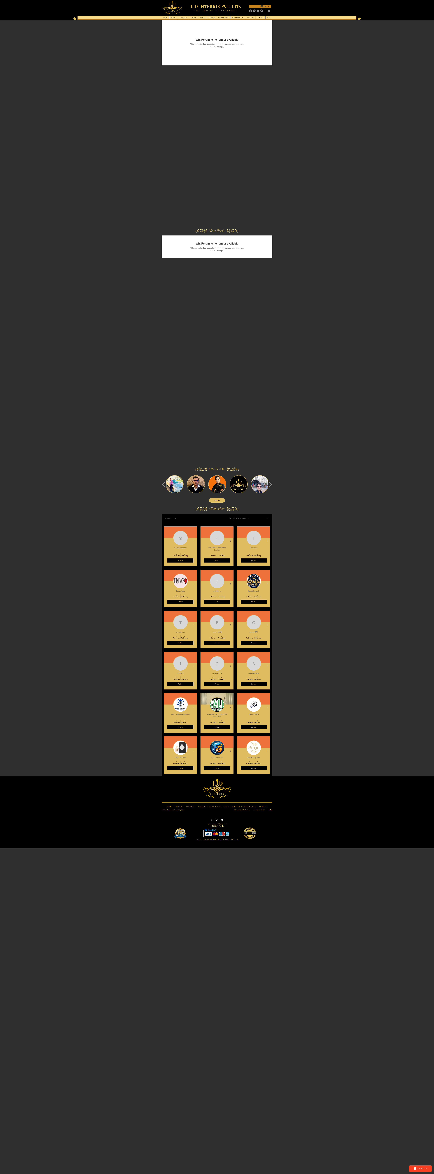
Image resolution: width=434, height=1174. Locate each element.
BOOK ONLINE (215, 807)
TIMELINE (202, 807)
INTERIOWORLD (249, 807)
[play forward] (270, 484)
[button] (267, 11)
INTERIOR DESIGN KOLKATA (183, 814)
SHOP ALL (263, 807)
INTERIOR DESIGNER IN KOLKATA (248, 814)
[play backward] (163, 484)
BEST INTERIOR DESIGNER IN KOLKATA (214, 814)
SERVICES (190, 807)
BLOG (226, 807)
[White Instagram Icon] (216, 820)
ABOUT (179, 807)
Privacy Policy (259, 810)
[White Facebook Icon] (211, 820)
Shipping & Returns (241, 810)
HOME (169, 807)
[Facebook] (258, 10)
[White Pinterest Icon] (222, 820)
